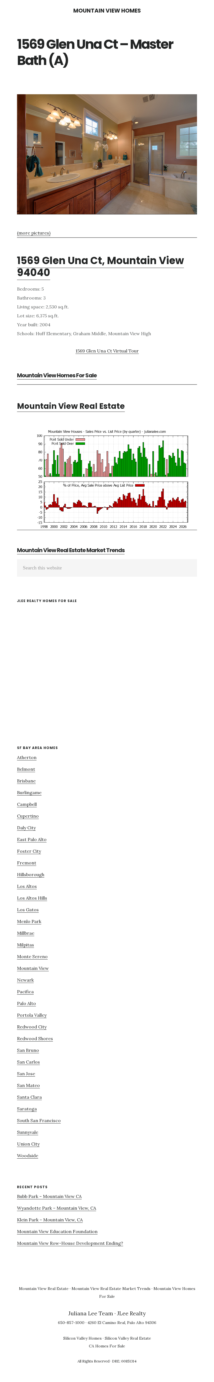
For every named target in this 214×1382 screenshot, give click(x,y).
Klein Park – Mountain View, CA (50, 1219)
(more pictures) (33, 233)
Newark (25, 980)
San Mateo (28, 1085)
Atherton (27, 757)
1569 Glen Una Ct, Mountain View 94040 (100, 266)
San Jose (26, 1073)
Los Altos (27, 886)
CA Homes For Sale (107, 1346)
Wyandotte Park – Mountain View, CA (56, 1208)
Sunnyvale (27, 1132)
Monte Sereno (32, 956)
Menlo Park (29, 921)
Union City (28, 1144)
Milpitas (25, 945)
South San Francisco (39, 1120)
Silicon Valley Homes (82, 1338)
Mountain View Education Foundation (57, 1231)
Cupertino (28, 816)
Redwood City (32, 1027)
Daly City (26, 827)
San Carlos (28, 1062)
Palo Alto (26, 1003)
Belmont (26, 769)
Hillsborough (30, 874)
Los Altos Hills (32, 898)
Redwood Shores (35, 1038)
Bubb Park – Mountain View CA (49, 1196)
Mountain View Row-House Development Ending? (70, 1243)
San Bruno (28, 1050)
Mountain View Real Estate (71, 406)
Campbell (27, 804)
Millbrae (25, 933)
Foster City (29, 851)
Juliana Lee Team (90, 1313)
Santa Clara (29, 1097)
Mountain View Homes (107, 11)
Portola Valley (32, 1015)
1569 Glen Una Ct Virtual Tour (107, 351)
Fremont (26, 863)
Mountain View (33, 968)
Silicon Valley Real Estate (128, 1338)
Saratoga (27, 1109)
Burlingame (29, 792)
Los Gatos (28, 909)
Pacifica (25, 991)
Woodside (27, 1155)
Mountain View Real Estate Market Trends (71, 550)
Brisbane (26, 781)
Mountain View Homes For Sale (57, 375)
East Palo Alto (32, 839)
